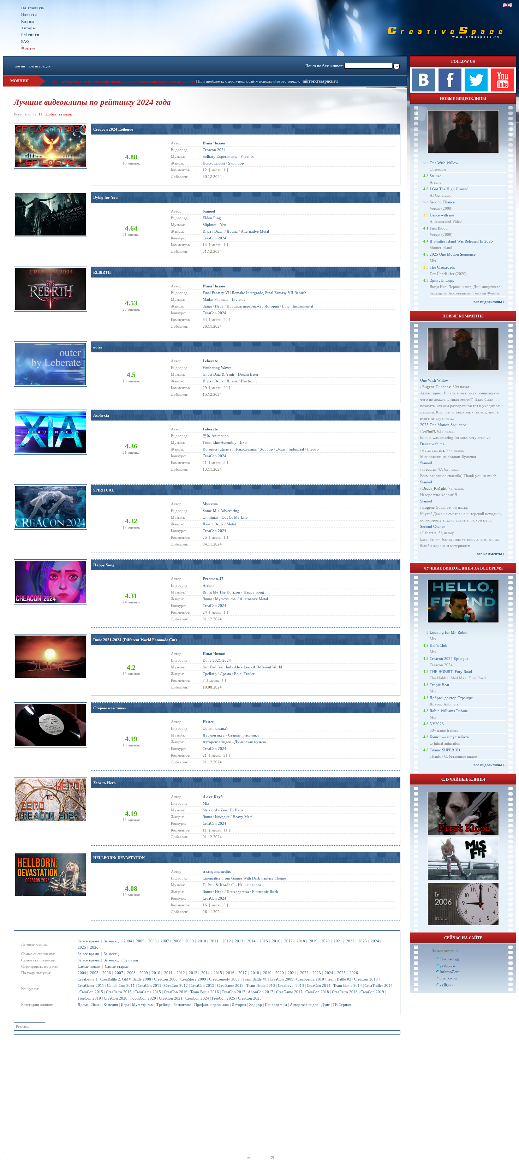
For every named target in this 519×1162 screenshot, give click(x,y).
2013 (239, 941)
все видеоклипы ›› (489, 301)
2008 (177, 941)
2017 (288, 941)
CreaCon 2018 (317, 992)
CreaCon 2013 (202, 985)
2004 (128, 941)
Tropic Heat (439, 685)
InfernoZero (450, 972)
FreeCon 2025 (223, 998)
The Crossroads (442, 267)
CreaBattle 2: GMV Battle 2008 (125, 979)
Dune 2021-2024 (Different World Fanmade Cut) (135, 640)
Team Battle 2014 (347, 985)
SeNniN (428, 431)
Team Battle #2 (339, 979)
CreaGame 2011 (91, 985)
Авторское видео (304, 1004)
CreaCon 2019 (372, 992)
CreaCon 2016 (175, 992)
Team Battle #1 (255, 979)
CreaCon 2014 (318, 985)
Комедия (110, 1004)
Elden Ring (212, 218)
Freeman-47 (432, 469)
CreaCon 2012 (176, 985)
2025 (82, 947)
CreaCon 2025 (250, 998)
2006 (152, 941)
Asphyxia (101, 415)
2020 (325, 941)
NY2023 (437, 724)
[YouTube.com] (502, 90)
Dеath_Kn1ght (434, 488)
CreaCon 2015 (91, 992)
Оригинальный (215, 728)
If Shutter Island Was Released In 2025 (461, 241)
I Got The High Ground (449, 189)
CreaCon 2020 (115, 998)
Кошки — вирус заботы (449, 737)
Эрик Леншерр (442, 280)
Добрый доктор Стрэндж (451, 698)
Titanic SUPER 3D (445, 750)
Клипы (28, 21)
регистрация (39, 66)
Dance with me (442, 215)
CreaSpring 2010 (310, 979)
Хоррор (255, 1004)
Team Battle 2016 (204, 992)
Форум (28, 48)
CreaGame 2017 (289, 992)
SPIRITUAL (103, 490)
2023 (362, 941)
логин (20, 66)
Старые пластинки (109, 708)
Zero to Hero (104, 783)
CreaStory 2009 (193, 979)
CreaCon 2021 (171, 998)
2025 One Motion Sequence (453, 254)
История (239, 1004)
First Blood (439, 228)
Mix (206, 803)
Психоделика (276, 1004)
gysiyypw (447, 965)
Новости (29, 15)
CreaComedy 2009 (224, 979)
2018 (301, 941)
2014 (251, 941)
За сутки (131, 960)
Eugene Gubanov (436, 387)
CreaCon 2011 (149, 985)
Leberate (429, 533)
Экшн (96, 1004)
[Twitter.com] (476, 90)
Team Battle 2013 (260, 985)
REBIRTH (102, 272)
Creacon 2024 (214, 150)
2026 (94, 947)
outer (97, 347)
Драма (83, 1004)
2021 (338, 941)
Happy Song (103, 565)
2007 (165, 941)
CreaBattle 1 (87, 979)
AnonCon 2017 (260, 992)
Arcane (208, 585)
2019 (313, 941)
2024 (375, 941)
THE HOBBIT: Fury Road (451, 671)
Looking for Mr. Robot (448, 632)
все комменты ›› (491, 554)
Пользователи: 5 (445, 950)
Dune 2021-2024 (217, 660)
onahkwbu (448, 978)
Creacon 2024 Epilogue (113, 129)
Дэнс (325, 1004)
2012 (226, 941)
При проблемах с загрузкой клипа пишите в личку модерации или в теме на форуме (124, 81)
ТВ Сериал (342, 1004)
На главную (32, 8)
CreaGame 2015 (148, 992)
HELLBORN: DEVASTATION (119, 858)
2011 (214, 941)
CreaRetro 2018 (345, 992)
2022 (350, 941)
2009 (189, 941)
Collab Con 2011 (121, 985)
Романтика (182, 1004)
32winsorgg (449, 959)
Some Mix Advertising (221, 510)
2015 (264, 941)
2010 (202, 941)
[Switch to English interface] (507, 5)
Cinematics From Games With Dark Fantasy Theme (244, 878)
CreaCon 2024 (197, 998)
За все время (88, 941)
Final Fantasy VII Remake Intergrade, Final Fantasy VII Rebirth (254, 293)
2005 (140, 941)
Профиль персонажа (211, 1004)
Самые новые (89, 966)
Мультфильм (143, 1004)
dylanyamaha (433, 450)
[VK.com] (423, 90)
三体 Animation (216, 436)
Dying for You (105, 197)
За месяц (111, 941)
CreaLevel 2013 (291, 985)
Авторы (28, 28)
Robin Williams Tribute (449, 711)
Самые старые (117, 966)
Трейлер (163, 1004)
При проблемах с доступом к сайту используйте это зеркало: (250, 81)
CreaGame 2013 (230, 985)
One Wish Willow (444, 163)
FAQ (25, 41)
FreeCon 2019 (89, 998)
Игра (125, 1004)
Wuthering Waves (217, 367)
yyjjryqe (446, 984)
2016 (276, 941)
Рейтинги (30, 35)
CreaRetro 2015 (119, 992)
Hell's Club (438, 645)
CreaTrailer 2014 (379, 985)
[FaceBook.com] (450, 90)
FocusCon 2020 (143, 998)
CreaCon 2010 (366, 979)
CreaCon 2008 (166, 979)
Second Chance (442, 202)
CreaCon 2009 (281, 979)
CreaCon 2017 (233, 992)
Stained (436, 176)
